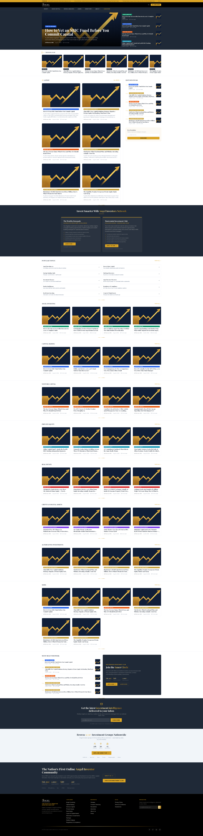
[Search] (148, 4)
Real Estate (69, 811)
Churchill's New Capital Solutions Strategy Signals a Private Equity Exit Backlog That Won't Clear (87, 1)
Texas (98, 757)
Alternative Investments (73, 815)
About (97, 9)
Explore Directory (101, 753)
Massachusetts (111, 757)
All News (116, 80)
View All (157, 260)
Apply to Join (111, 245)
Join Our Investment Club (114, 780)
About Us (108, 776)
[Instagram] (160, 829)
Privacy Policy (119, 802)
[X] (153, 829)
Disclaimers (118, 807)
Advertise (93, 809)
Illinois (119, 757)
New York (92, 757)
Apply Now (111, 684)
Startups (68, 818)
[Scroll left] (43, 64)
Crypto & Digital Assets (72, 813)
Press (92, 813)
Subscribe (157, 4)
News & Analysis (69, 9)
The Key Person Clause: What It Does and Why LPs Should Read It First (129, 1)
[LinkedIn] (156, 829)
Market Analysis (70, 820)
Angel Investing (70, 802)
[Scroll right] (159, 64)
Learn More (68, 244)
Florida (103, 757)
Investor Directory (96, 804)
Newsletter (94, 807)
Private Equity (70, 809)
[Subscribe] (159, 807)
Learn (79, 9)
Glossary (93, 802)
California (85, 757)
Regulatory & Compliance (73, 822)
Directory (88, 9)
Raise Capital (56, 9)
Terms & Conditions (120, 804)
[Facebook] (149, 829)
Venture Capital (70, 807)
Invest (46, 9)
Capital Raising (70, 804)
